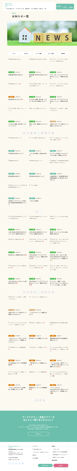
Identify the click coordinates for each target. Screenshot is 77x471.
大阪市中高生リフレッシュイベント (60, 454)
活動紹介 (53, 446)
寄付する (61, 465)
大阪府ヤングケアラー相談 (58, 457)
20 (45, 133)
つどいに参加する (34, 8)
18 (38, 133)
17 (34, 133)
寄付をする (38, 434)
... (27, 133)
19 (42, 133)
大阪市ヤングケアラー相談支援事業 (60, 451)
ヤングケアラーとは (20, 8)
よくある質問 (35, 458)
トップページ (35, 446)
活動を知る (27, 8)
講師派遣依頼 (54, 460)
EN (45, 8)
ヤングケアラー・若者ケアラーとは (40, 452)
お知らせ (41, 8)
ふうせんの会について (10, 8)
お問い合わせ (45, 465)
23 (53, 133)
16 (31, 133)
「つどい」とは (56, 449)
